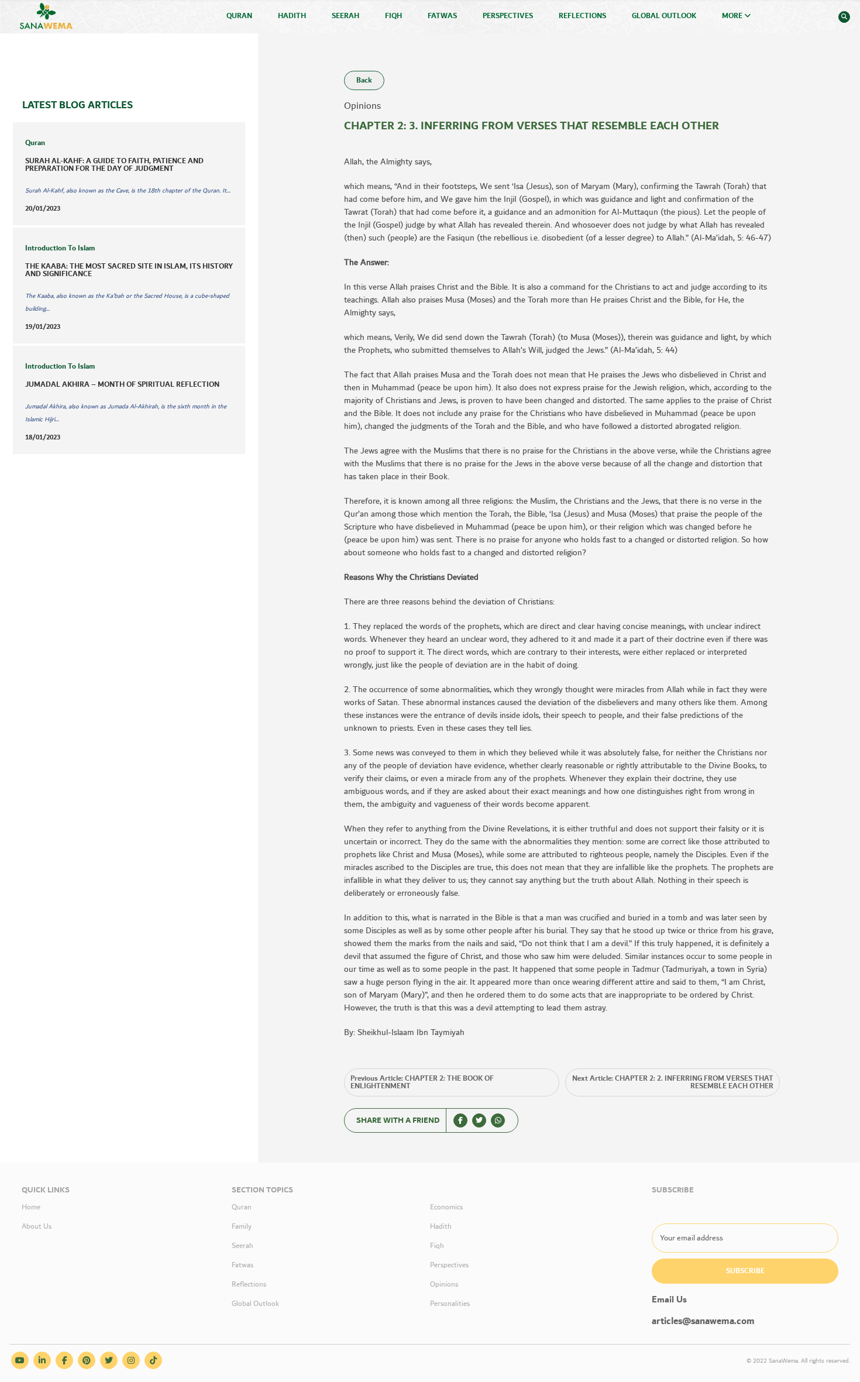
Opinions (444, 1284)
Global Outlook (664, 16)
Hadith (292, 16)
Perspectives (508, 16)
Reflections (582, 16)
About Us (36, 1227)
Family (242, 1227)
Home (31, 1207)
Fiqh (393, 16)
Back (364, 80)
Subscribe (745, 1271)
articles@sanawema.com (703, 1321)
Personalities (450, 1304)
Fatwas (442, 16)
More (733, 16)
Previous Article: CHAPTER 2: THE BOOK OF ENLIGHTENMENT (422, 1082)
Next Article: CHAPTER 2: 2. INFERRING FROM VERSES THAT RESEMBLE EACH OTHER (672, 1082)
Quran (239, 16)
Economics (446, 1207)
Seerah (345, 16)
